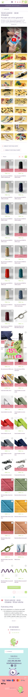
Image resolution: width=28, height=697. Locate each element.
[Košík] (22, 2)
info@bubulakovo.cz (14, 663)
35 (23, 592)
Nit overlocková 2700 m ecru (7, 369)
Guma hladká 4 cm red (6, 433)
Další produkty (14, 587)
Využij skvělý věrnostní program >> (13, 5)
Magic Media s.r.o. (13, 688)
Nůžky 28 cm (17, 559)
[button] (9, 156)
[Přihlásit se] (17, 2)
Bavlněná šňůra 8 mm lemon (21, 516)
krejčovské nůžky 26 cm (6, 390)
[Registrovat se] (19, 2)
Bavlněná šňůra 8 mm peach (21, 538)
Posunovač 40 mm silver (20, 475)
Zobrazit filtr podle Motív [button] (11, 146)
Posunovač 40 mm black (6, 475)
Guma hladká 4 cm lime (20, 433)
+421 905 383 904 (15, 632)
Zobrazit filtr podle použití (12, 150)
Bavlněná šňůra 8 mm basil (20, 495)
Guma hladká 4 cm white (6, 412)
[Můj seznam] (15, 2)
